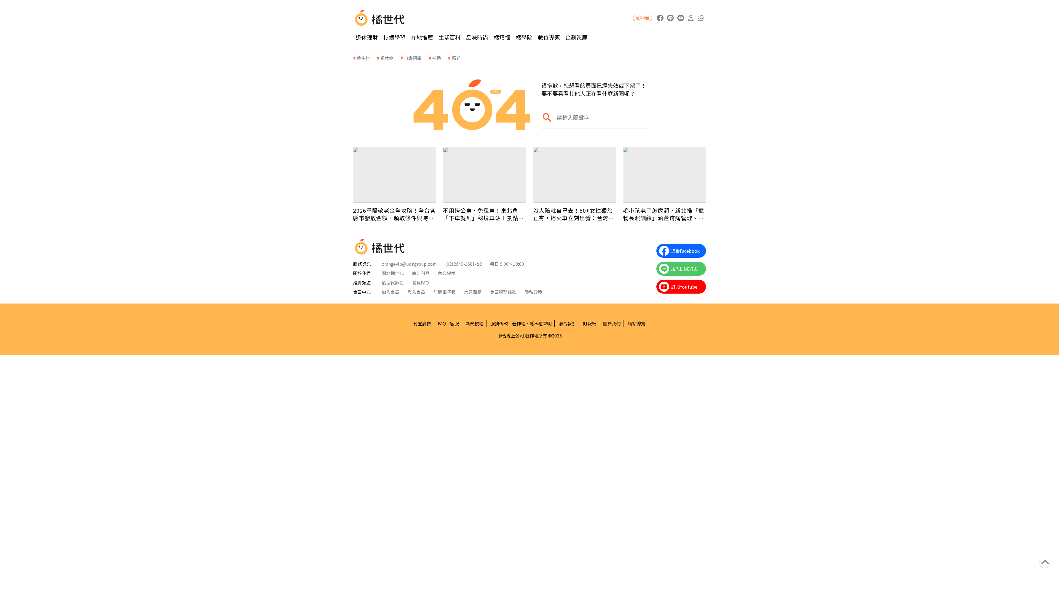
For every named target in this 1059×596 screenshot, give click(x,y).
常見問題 (473, 292)
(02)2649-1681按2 (463, 263)
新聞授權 (474, 323)
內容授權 (447, 273)
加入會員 (390, 292)
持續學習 (394, 37)
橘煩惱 (502, 37)
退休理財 (367, 37)
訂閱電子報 (445, 292)
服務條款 (499, 323)
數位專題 (549, 37)
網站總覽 (636, 323)
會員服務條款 (503, 292)
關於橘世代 (393, 273)
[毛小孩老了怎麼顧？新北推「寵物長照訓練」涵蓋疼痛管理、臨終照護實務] (664, 175)
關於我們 (612, 323)
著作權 (518, 323)
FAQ (442, 323)
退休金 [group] (387, 58)
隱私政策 (533, 292)
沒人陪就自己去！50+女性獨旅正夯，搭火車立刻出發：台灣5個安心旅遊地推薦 (573, 214)
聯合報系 (567, 323)
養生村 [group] (363, 58)
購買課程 (642, 17)
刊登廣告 (422, 323)
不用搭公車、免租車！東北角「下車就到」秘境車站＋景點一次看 (483, 214)
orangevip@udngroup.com (409, 263)
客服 (454, 323)
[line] (670, 18)
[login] (691, 18)
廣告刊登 (421, 273)
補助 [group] (436, 58)
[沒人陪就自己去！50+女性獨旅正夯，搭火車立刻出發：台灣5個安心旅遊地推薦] (574, 175)
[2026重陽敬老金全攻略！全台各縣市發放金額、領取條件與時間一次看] (394, 175)
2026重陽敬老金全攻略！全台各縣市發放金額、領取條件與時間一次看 (394, 214)
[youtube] (680, 18)
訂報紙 (589, 323)
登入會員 (416, 292)
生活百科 (449, 37)
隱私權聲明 (541, 323)
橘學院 (524, 37)
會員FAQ (420, 282)
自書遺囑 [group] (413, 58)
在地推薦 (422, 37)
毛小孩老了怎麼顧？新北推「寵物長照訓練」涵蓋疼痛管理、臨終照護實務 (663, 214)
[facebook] (660, 18)
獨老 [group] (455, 58)
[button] (701, 18)
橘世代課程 (393, 282)
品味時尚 (477, 37)
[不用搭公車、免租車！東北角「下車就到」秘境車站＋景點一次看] (484, 175)
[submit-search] (546, 117)
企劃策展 (576, 37)
